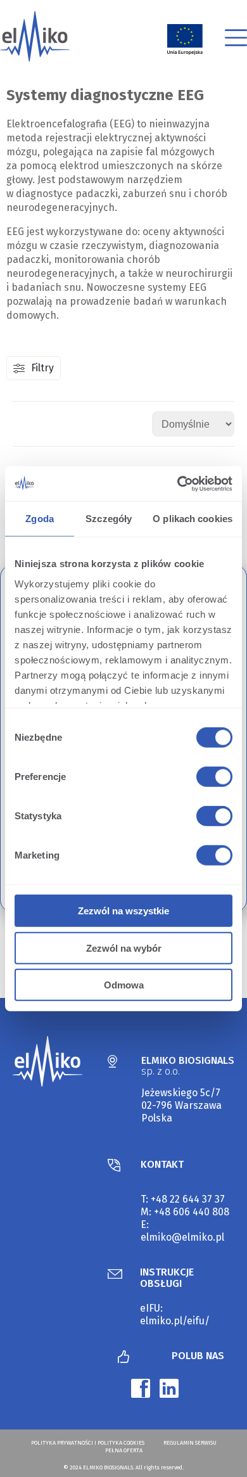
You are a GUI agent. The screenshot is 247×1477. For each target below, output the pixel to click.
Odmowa (124, 985)
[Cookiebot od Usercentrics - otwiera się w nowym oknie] (177, 483)
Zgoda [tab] (39, 518)
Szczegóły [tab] (109, 518)
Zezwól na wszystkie (123, 910)
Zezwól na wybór (124, 947)
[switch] (212, 779)
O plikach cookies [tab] (192, 518)
